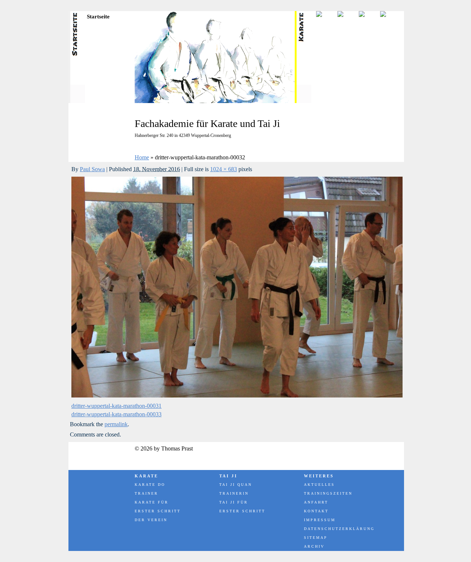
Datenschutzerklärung (339, 529)
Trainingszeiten (328, 493)
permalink (116, 424)
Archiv (314, 546)
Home (142, 157)
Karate (146, 476)
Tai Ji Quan (235, 485)
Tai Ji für (233, 502)
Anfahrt (316, 502)
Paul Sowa (92, 169)
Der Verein (151, 520)
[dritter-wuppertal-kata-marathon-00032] (237, 395)
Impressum (320, 520)
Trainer (146, 493)
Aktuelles (319, 485)
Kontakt (316, 511)
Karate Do (150, 485)
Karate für (152, 502)
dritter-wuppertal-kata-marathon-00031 (116, 406)
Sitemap (315, 538)
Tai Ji (228, 476)
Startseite (98, 17)
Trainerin (234, 493)
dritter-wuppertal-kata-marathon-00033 (116, 414)
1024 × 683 (223, 169)
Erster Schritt (158, 511)
